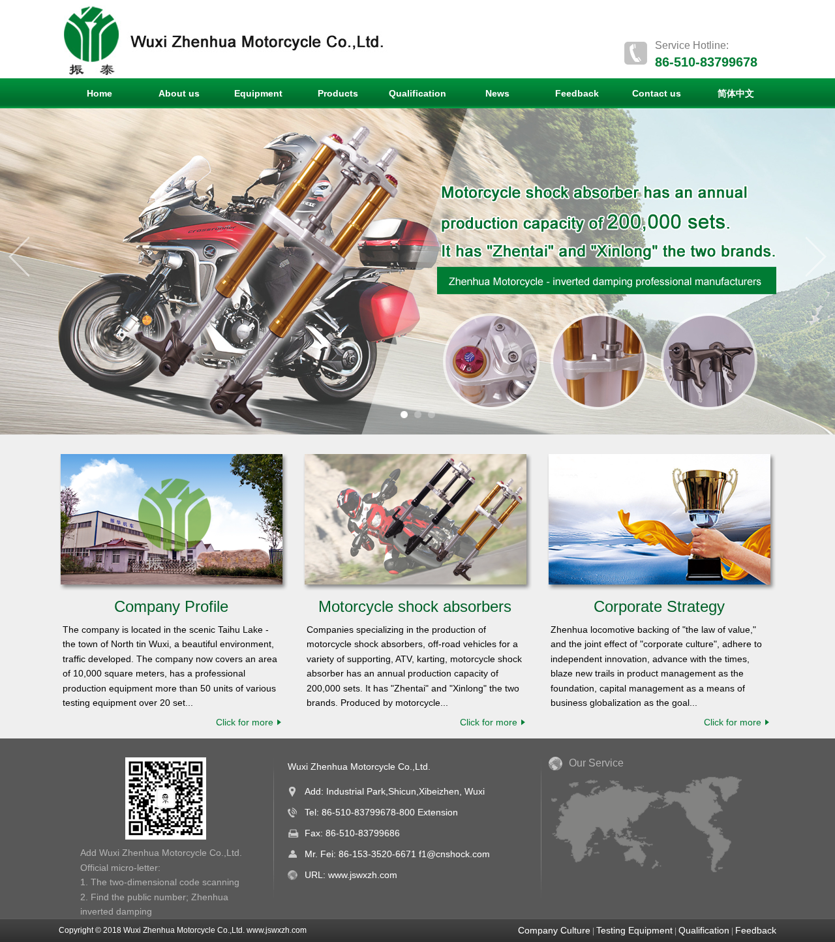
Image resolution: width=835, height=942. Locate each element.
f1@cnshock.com (454, 854)
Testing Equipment (634, 930)
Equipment (258, 93)
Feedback (577, 93)
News (497, 93)
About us (179, 93)
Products (338, 93)
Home (99, 93)
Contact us (656, 93)
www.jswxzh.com (362, 875)
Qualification (417, 93)
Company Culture (554, 930)
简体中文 (736, 93)
